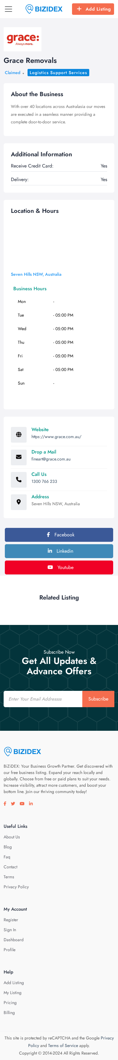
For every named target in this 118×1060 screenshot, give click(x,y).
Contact (10, 867)
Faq (7, 857)
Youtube (65, 567)
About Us (12, 837)
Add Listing (98, 9)
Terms (9, 877)
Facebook (63, 534)
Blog (8, 847)
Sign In (10, 930)
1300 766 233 (44, 481)
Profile (9, 950)
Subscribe (98, 698)
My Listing (12, 993)
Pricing (10, 1003)
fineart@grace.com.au (50, 459)
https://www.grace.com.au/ (56, 437)
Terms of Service (63, 1045)
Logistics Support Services (58, 73)
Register (11, 920)
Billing (9, 1013)
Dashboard (14, 940)
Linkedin (64, 551)
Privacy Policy (16, 887)
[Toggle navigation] (8, 9)
